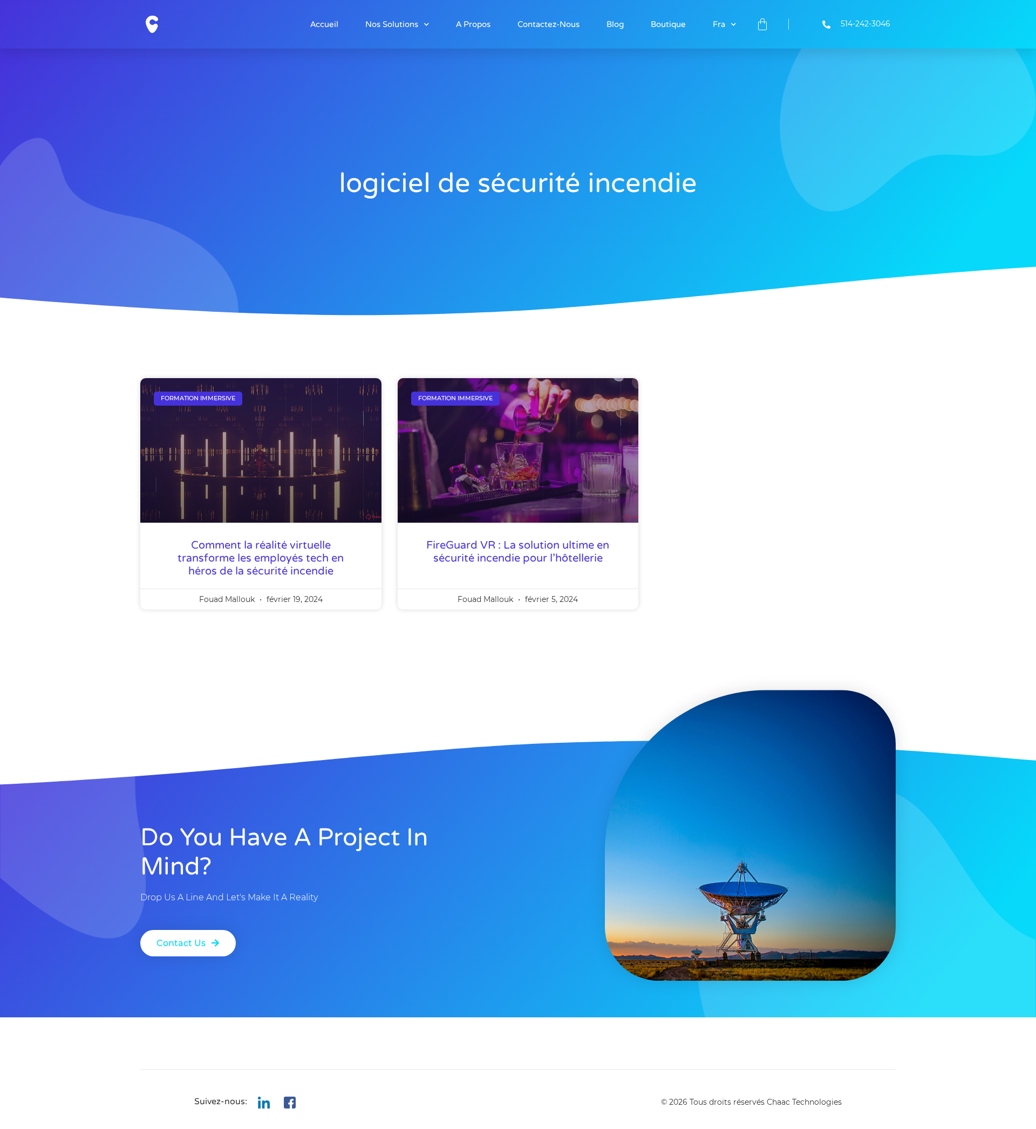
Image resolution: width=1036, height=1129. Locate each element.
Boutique (668, 24)
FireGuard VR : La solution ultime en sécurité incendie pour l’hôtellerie (517, 552)
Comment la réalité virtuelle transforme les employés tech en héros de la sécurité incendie (261, 558)
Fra (719, 24)
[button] (188, 943)
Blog (615, 24)
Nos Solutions (391, 24)
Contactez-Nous (548, 24)
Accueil (324, 24)
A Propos (473, 24)
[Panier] (762, 24)
